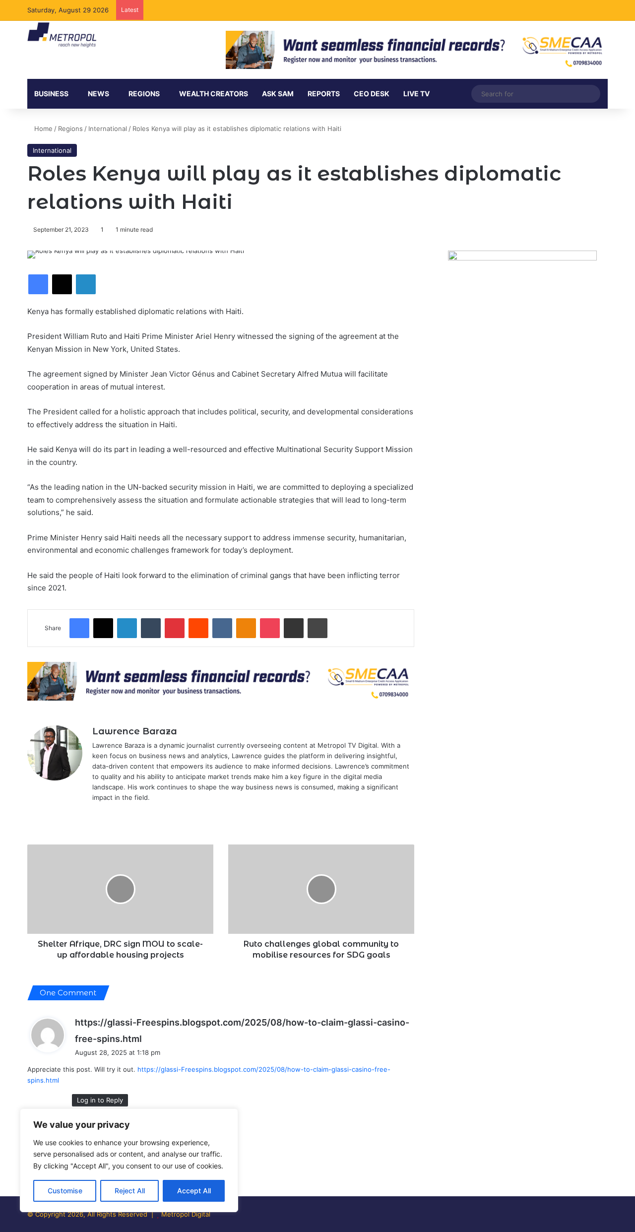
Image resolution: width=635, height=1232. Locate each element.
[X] (98, 814)
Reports (324, 93)
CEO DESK (371, 93)
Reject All (130, 1190)
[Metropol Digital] (61, 35)
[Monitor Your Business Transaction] (220, 680)
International (107, 128)
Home (42, 128)
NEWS (98, 93)
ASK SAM (278, 93)
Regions (144, 93)
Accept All (194, 1190)
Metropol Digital (185, 1214)
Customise (65, 1190)
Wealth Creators (213, 93)
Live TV (416, 93)
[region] (129, 1160)
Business (51, 93)
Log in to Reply (100, 1100)
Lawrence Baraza (134, 731)
